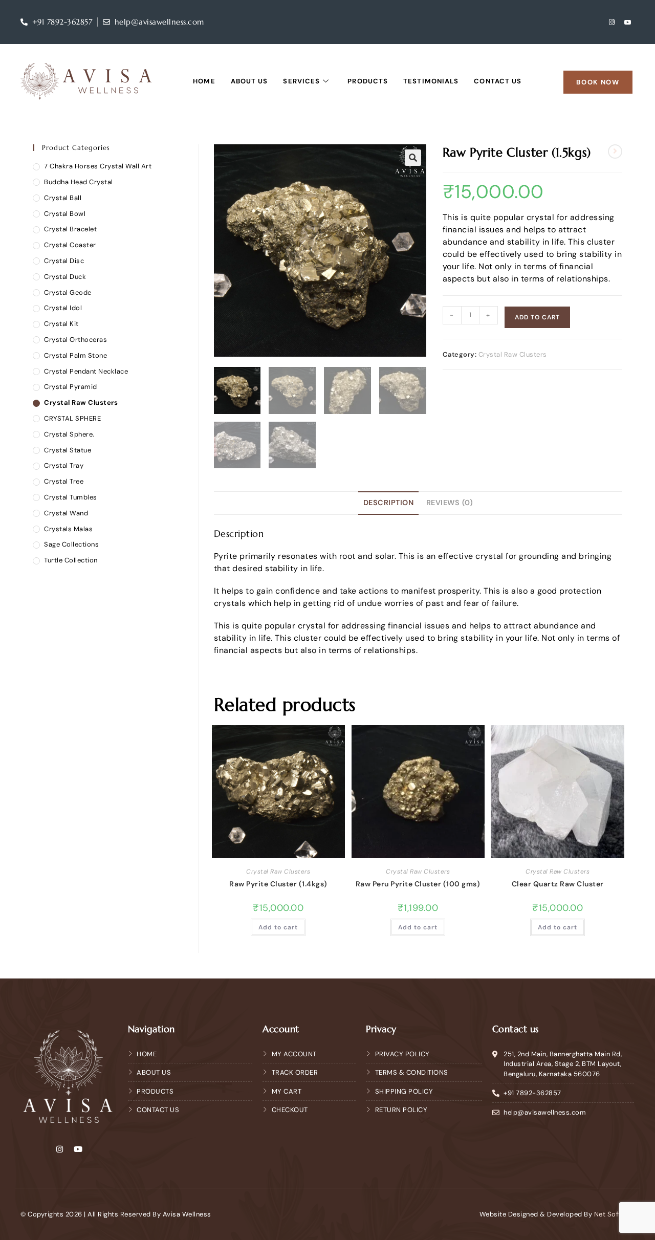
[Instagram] (612, 22)
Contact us (497, 81)
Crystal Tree (63, 481)
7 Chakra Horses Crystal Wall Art (97, 166)
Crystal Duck (65, 276)
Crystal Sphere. (69, 434)
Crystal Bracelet (70, 229)
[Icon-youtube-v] (628, 22)
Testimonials (430, 81)
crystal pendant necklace (86, 371)
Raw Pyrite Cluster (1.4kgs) (278, 883)
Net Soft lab (614, 1214)
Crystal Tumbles (70, 497)
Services (301, 81)
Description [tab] (388, 502)
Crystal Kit (61, 323)
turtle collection (71, 560)
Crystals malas (68, 529)
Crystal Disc (64, 260)
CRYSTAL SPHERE (72, 418)
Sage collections (71, 544)
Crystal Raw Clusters (512, 354)
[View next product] (615, 151)
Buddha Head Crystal (78, 182)
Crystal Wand (66, 513)
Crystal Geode (68, 292)
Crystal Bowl (64, 213)
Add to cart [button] (278, 927)
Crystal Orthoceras (75, 339)
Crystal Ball (62, 197)
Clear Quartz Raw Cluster (558, 883)
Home (204, 81)
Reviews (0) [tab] (449, 502)
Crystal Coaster (70, 245)
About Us (249, 81)
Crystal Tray (63, 465)
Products (367, 81)
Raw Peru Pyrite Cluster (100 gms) (418, 883)
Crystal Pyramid (70, 386)
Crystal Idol (63, 307)
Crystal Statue (67, 450)
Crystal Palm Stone (75, 355)
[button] (413, 157)
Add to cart (537, 317)
